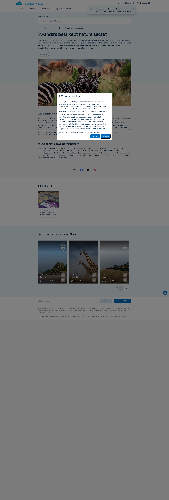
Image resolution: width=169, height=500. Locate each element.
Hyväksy (106, 136)
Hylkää (95, 136)
